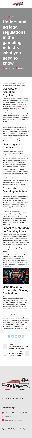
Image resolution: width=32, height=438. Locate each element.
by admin (21, 68)
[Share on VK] (19, 336)
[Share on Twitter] (12, 336)
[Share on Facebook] (9, 336)
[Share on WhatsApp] (23, 336)
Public (12, 17)
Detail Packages (9, 408)
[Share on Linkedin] (16, 336)
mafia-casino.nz (22, 106)
